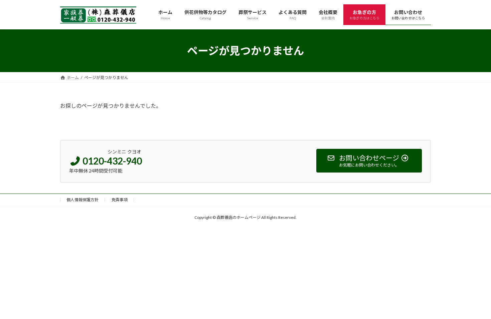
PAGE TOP (473, 303)
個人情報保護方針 (82, 199)
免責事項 (120, 199)
